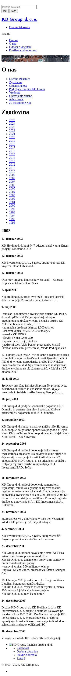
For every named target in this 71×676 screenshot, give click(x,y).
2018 (12, 144)
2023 (12, 127)
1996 (12, 219)
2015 (12, 154)
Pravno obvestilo (27, 654)
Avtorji (21, 658)
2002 (12, 198)
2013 (12, 161)
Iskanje (6, 33)
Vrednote (14, 92)
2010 (12, 171)
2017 (12, 147)
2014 (12, 157)
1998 (12, 212)
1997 (12, 215)
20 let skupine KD (20, 102)
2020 (12, 137)
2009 (12, 174)
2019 (12, 140)
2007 (12, 181)
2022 (12, 130)
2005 (12, 188)
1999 (12, 209)
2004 (12, 191)
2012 (12, 164)
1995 (12, 222)
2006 (12, 185)
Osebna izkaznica (19, 27)
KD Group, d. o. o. (19, 19)
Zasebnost (23, 648)
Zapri (13, 10)
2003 (12, 195)
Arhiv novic (16, 99)
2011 (12, 168)
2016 (12, 150)
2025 (12, 120)
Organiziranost (18, 85)
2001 (12, 202)
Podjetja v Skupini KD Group (27, 89)
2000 (12, 205)
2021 (12, 133)
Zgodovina (15, 82)
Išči (5, 10)
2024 (12, 123)
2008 (12, 178)
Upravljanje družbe (20, 95)
